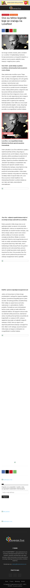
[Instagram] (15, 575)
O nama (11, 581)
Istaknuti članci (10, 12)
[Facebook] (3, 30)
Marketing (17, 581)
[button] (3, 8)
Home (6, 581)
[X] (7, 30)
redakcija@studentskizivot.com (19, 564)
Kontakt (23, 581)
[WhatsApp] (14, 30)
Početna (3, 12)
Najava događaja (13, 14)
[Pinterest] (11, 30)
